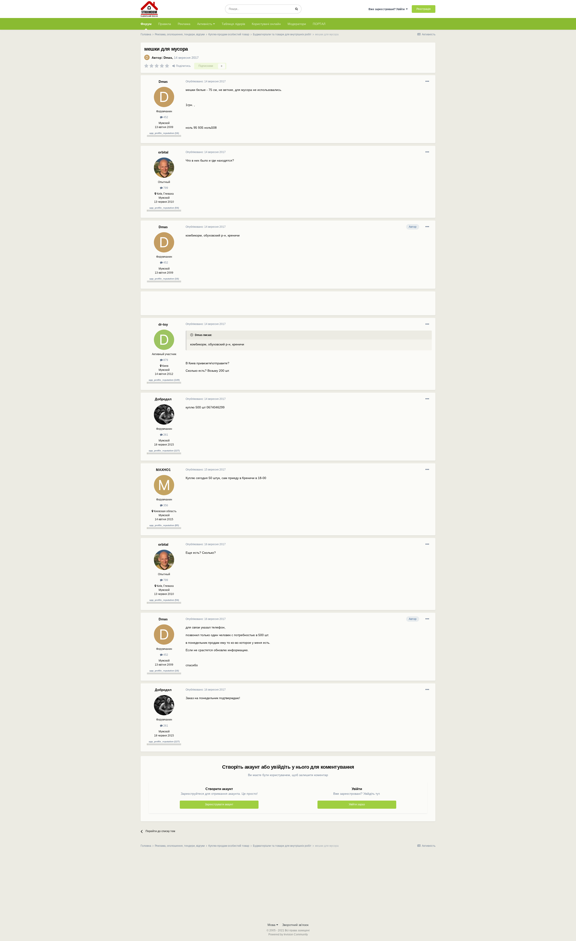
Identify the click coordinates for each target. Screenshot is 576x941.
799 (165, 187)
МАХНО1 (163, 470)
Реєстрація (423, 9)
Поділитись (183, 66)
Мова (272, 925)
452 (165, 117)
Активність (205, 24)
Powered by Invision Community (288, 934)
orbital (163, 152)
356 (165, 505)
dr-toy (163, 324)
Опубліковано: (206, 81)
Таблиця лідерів (233, 24)
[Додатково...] (427, 81)
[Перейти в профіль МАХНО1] (164, 485)
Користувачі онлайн (266, 24)
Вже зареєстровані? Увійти (387, 9)
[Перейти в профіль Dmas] (147, 57)
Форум (146, 24)
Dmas (168, 57)
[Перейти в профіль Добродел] (164, 414)
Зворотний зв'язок (295, 925)
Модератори (297, 24)
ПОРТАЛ (319, 24)
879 (165, 360)
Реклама (184, 24)
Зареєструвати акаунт (219, 804)
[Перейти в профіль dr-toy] (164, 340)
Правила (164, 24)
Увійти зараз (357, 804)
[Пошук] (296, 9)
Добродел (163, 399)
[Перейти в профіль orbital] (164, 168)
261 (165, 434)
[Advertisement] (267, 305)
